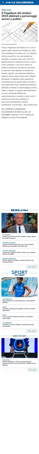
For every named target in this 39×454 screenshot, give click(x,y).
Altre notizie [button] (32, 267)
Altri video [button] (32, 370)
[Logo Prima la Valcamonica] (19, 2)
